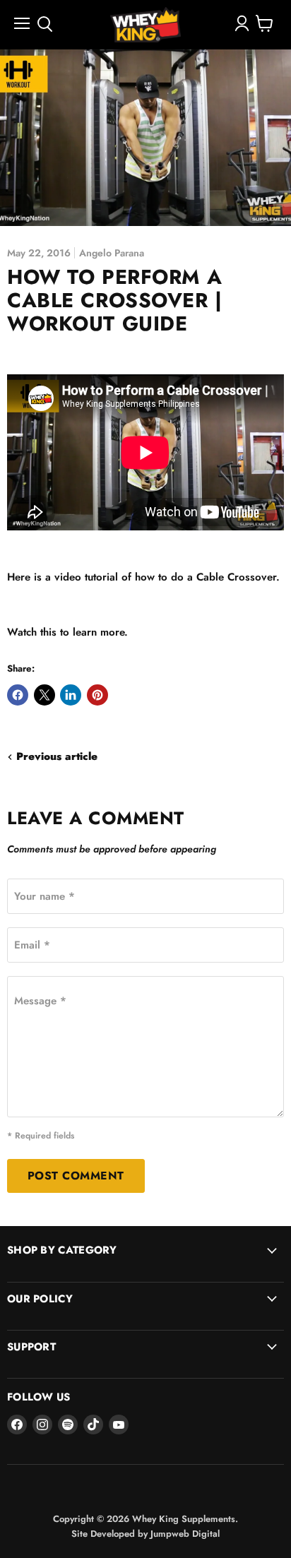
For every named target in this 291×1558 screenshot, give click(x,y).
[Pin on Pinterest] (97, 695)
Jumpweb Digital (185, 1533)
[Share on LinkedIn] (70, 695)
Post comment (76, 1175)
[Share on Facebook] (17, 695)
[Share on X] (44, 695)
